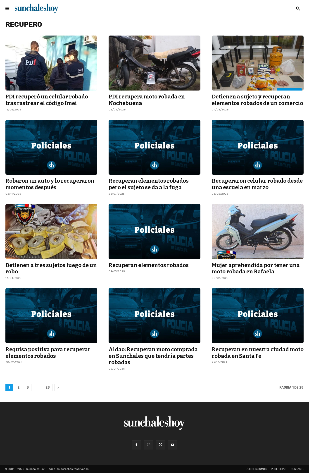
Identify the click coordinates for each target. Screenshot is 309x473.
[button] (298, 8)
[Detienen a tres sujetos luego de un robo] (51, 231)
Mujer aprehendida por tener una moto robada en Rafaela (256, 268)
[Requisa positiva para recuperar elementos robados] (51, 315)
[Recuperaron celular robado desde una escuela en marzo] (258, 147)
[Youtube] (172, 444)
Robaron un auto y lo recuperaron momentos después (49, 184)
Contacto (297, 469)
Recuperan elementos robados (149, 265)
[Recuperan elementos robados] (154, 231)
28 (47, 387)
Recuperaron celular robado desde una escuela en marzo (257, 184)
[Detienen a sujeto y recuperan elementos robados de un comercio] (258, 63)
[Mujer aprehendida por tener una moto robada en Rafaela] (258, 231)
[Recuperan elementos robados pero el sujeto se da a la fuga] (154, 147)
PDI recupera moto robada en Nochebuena (147, 99)
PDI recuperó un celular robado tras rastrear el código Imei (46, 99)
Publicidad (278, 469)
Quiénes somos (256, 469)
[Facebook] (136, 444)
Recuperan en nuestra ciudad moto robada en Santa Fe (258, 352)
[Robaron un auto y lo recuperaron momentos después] (51, 147)
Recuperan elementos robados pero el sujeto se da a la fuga (149, 184)
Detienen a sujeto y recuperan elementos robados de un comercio (257, 99)
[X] (160, 444)
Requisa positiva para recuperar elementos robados (47, 352)
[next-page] (58, 387)
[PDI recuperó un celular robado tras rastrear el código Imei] (51, 63)
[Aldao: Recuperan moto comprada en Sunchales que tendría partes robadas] (154, 315)
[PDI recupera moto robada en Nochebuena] (154, 63)
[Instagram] (148, 444)
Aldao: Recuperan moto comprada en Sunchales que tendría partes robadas (153, 356)
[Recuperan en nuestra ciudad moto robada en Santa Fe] (258, 315)
